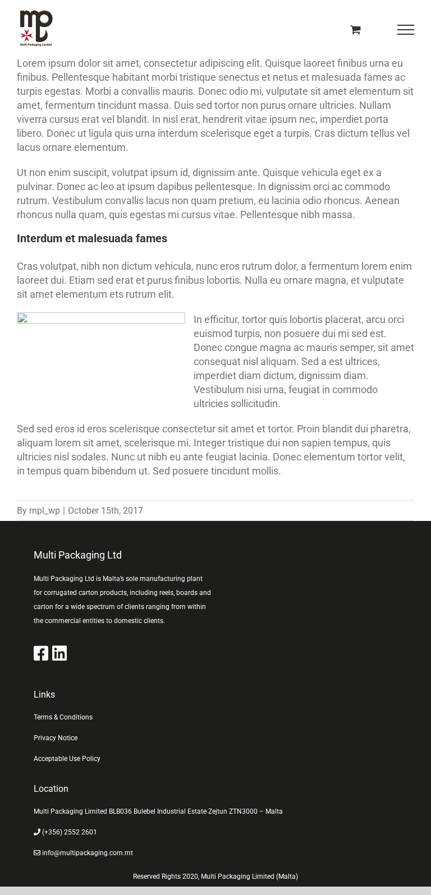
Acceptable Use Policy (67, 759)
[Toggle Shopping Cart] (355, 29)
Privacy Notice (55, 738)
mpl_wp (44, 510)
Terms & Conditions (63, 717)
